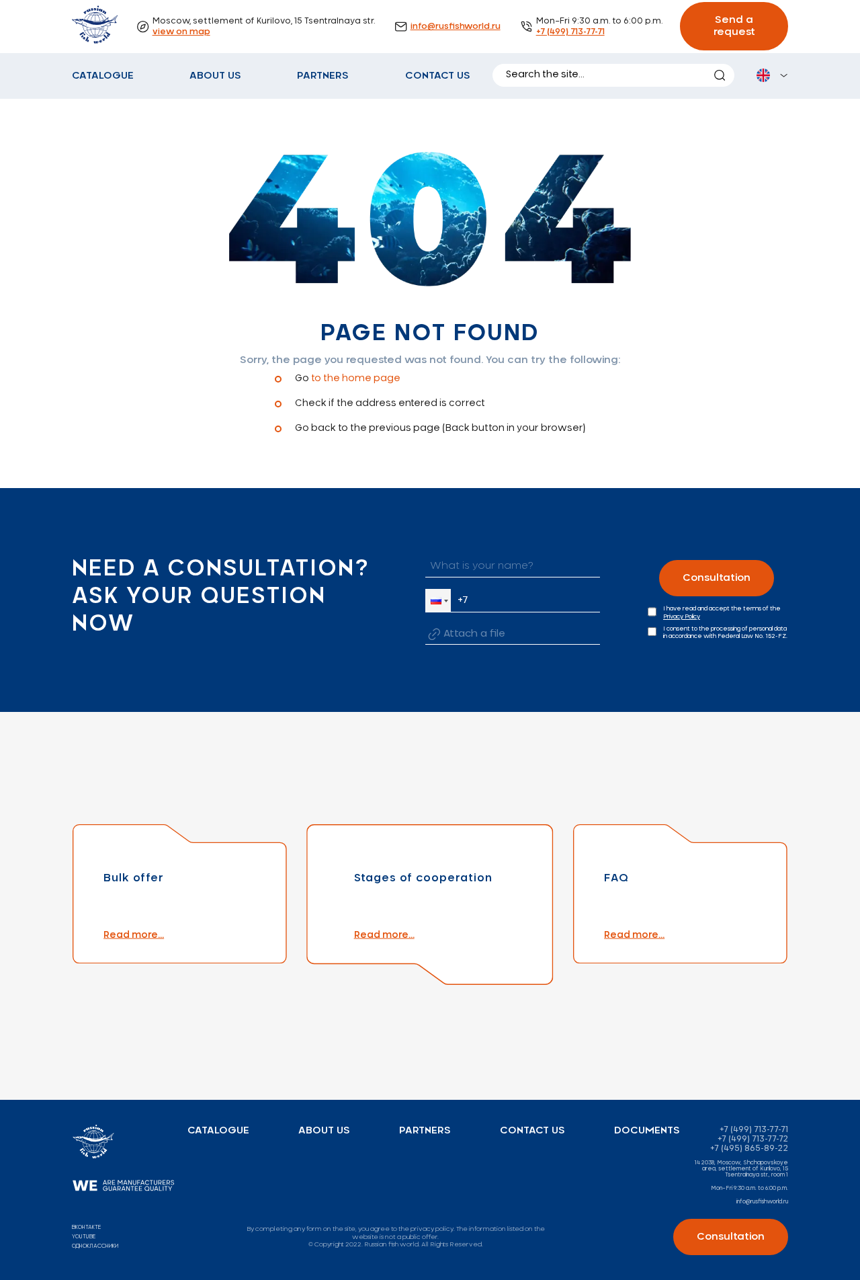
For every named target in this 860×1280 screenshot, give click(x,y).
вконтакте (86, 1227)
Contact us (437, 75)
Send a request (734, 26)
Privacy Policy (681, 617)
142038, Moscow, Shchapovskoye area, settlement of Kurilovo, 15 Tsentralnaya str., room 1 (741, 1169)
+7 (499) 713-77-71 (570, 32)
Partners (323, 75)
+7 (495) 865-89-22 (749, 1148)
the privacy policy (426, 1229)
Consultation (716, 578)
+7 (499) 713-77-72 (753, 1139)
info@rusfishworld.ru (456, 26)
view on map (181, 32)
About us (215, 75)
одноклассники (95, 1246)
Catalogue (103, 75)
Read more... (133, 934)
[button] (438, 600)
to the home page (355, 378)
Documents (647, 1130)
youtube (84, 1237)
